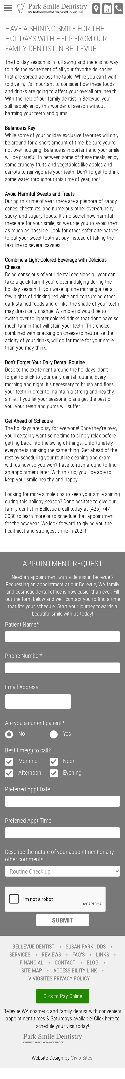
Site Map (31, 970)
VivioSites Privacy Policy (59, 978)
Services (19, 954)
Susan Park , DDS (86, 946)
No (21, 733)
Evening (72, 772)
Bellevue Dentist (33, 946)
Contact (65, 962)
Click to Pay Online (62, 996)
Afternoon (29, 772)
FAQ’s (78, 954)
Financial (31, 962)
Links (102, 954)
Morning (28, 761)
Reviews (51, 954)
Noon (69, 761)
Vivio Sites (81, 1057)
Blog (92, 962)
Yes (67, 733)
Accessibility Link (75, 970)
